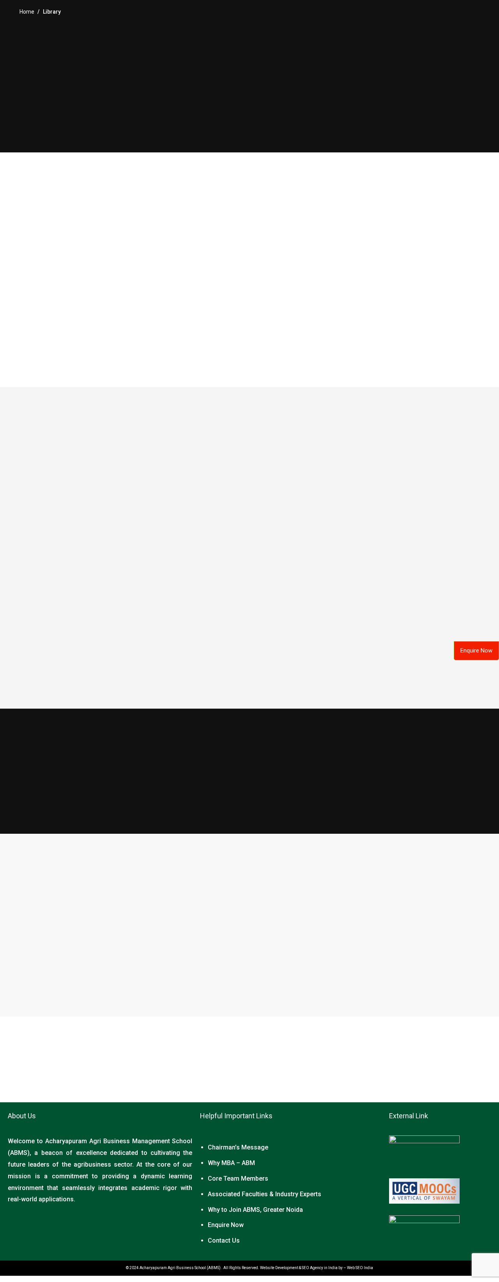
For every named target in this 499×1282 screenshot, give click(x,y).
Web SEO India (360, 1268)
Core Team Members (238, 1178)
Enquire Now (226, 1225)
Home (26, 12)
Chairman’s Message (238, 1147)
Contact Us (224, 1240)
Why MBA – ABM (231, 1163)
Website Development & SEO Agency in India (299, 1268)
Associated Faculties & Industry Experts (264, 1194)
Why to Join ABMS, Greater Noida (255, 1209)
